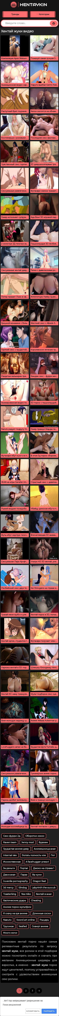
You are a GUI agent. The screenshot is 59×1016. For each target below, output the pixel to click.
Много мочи (10, 932)
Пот (53, 855)
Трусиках (8, 926)
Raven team (9, 842)
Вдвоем (43, 842)
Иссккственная (12, 861)
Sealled (23, 926)
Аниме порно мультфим (17, 907)
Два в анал (9, 874)
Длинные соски (41, 913)
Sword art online (25, 920)
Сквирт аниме (40, 926)
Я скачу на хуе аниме (15, 913)
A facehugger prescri (37, 861)
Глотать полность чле (34, 855)
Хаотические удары (14, 900)
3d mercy (8, 887)
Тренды (15, 14)
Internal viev (10, 855)
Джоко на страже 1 (43, 868)
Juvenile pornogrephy (15, 881)
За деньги (9, 868)
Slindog (23, 887)
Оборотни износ (34, 836)
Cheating (36, 900)
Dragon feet (39, 881)
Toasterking (9, 894)
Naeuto (7, 920)
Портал (24, 868)
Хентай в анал (44, 894)
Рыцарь (44, 920)
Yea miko (26, 894)
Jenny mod (27, 842)
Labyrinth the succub (44, 887)
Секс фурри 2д (11, 836)
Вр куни (37, 874)
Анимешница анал (45, 849)
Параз (23, 874)
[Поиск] (53, 23)
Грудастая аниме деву (16, 849)
